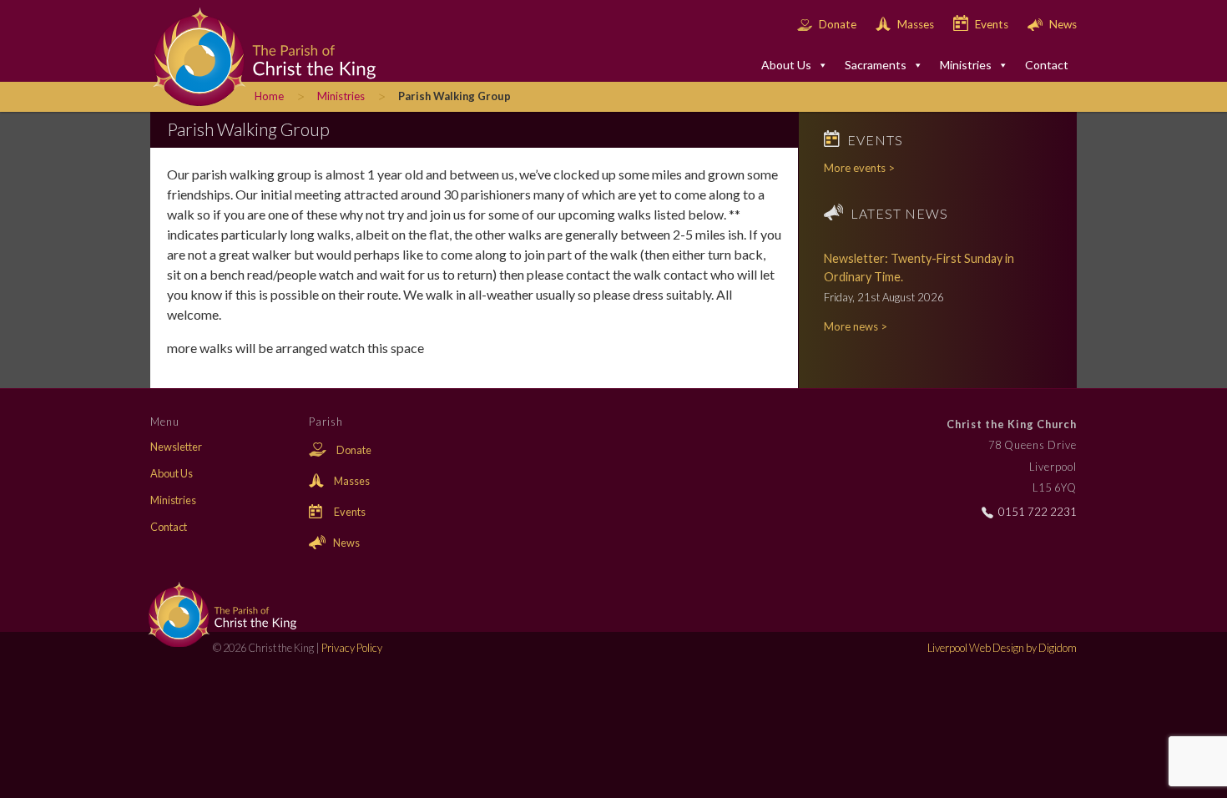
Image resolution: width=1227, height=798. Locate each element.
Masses (916, 24)
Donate (837, 24)
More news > (855, 326)
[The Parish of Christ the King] (250, 55)
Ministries (966, 65)
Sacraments (875, 65)
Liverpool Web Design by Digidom (1002, 647)
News (1062, 24)
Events (991, 24)
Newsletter (176, 446)
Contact (1046, 65)
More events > (859, 167)
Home (269, 96)
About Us (786, 65)
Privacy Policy (351, 647)
